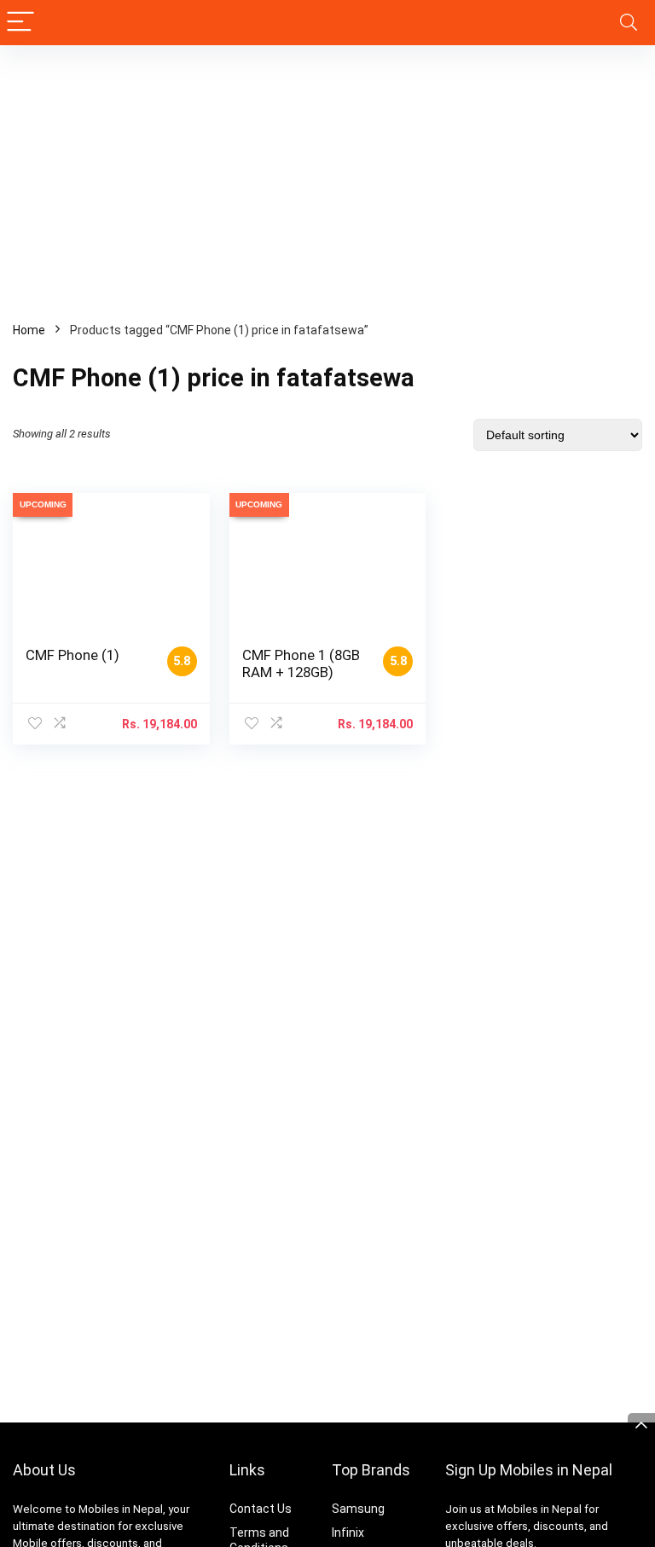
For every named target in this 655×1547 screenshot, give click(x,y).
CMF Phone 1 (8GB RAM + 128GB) (301, 663)
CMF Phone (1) (72, 654)
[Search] (628, 22)
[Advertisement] (327, 173)
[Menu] (20, 22)
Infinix (348, 1532)
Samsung (358, 1508)
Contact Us (260, 1508)
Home (29, 330)
